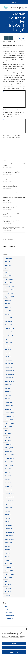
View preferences (14, 652)
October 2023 (9, 377)
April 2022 (8, 440)
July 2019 (7, 546)
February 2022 (9, 448)
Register (7, 606)
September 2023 (9, 381)
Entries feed (8, 612)
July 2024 (7, 346)
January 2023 (8, 409)
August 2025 (8, 300)
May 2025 (8, 311)
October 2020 (9, 500)
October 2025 (9, 293)
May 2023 (8, 395)
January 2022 (8, 451)
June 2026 (8, 265)
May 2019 (8, 553)
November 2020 (9, 497)
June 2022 (8, 433)
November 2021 (9, 458)
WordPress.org (9, 618)
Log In (14, 2)
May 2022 (8, 437)
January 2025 (8, 325)
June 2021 (8, 476)
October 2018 (9, 570)
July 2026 (7, 261)
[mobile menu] (26, 7)
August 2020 (8, 507)
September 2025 (9, 296)
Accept (14, 643)
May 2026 (8, 268)
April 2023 (8, 398)
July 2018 (7, 581)
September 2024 (9, 339)
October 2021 (9, 462)
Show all (22, 38)
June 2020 (8, 514)
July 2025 (7, 304)
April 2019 (8, 556)
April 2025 (8, 314)
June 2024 (8, 349)
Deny (14, 648)
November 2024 (9, 332)
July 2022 (7, 430)
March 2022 (8, 444)
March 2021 (8, 486)
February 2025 (9, 321)
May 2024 (8, 353)
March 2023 (8, 402)
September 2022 (9, 423)
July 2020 (7, 511)
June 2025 (8, 307)
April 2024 (8, 356)
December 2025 (9, 286)
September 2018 (9, 574)
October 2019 (9, 535)
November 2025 (9, 289)
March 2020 (8, 525)
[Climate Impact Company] (14, 7)
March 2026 (8, 275)
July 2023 (7, 388)
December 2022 (9, 412)
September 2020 (9, 504)
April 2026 (8, 272)
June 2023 (8, 391)
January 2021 (8, 490)
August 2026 (8, 258)
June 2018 (8, 584)
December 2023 (9, 370)
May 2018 (8, 588)
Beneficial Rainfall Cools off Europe (10, 192)
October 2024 (9, 335)
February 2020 (9, 528)
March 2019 (8, 560)
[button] (25, 629)
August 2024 (8, 342)
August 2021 (8, 469)
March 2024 (8, 360)
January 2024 (8, 367)
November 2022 (9, 416)
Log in (6, 609)
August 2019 (8, 542)
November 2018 (9, 567)
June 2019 (8, 549)
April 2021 (8, 483)
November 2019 (9, 532)
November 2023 (9, 374)
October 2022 (9, 419)
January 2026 (8, 282)
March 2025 (8, 318)
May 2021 (8, 479)
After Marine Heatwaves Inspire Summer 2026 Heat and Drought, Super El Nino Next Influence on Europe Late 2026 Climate (14, 199)
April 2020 (8, 521)
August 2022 (8, 426)
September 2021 (9, 465)
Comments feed (9, 615)
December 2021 (9, 455)
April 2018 (8, 591)
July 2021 (7, 472)
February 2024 (9, 363)
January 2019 (8, 563)
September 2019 (9, 539)
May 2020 (8, 518)
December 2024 (9, 328)
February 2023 (9, 405)
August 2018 (8, 577)
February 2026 (9, 279)
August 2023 (8, 384)
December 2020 (9, 493)
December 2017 (9, 595)
